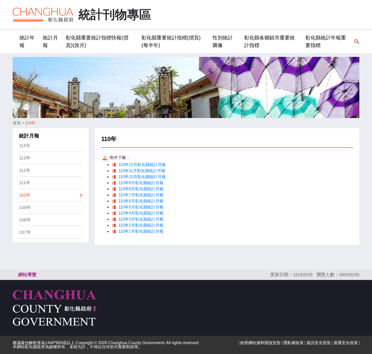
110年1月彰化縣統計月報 (140, 231)
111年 (24, 182)
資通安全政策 (346, 343)
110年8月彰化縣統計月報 (140, 189)
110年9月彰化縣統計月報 (140, 183)
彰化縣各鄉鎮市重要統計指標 (269, 41)
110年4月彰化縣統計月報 (140, 213)
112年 (25, 170)
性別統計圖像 (223, 41)
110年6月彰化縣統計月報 (140, 201)
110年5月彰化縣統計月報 (140, 207)
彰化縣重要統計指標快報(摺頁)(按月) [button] (97, 41)
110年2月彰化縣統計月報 (140, 225)
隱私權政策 (293, 343)
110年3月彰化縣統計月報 (140, 219)
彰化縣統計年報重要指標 (325, 41)
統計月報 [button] (50, 41)
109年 (25, 207)
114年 (25, 145)
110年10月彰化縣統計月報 (142, 177)
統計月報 (29, 135)
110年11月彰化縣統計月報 (141, 171)
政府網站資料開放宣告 (260, 343)
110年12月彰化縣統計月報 (142, 164)
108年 (25, 219)
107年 (25, 232)
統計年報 (27, 41)
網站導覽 (27, 274)
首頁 (17, 123)
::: (14, 41)
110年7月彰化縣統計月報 (140, 195)
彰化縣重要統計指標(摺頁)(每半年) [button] (171, 41)
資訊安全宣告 (318, 343)
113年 (25, 157)
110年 (30, 123)
